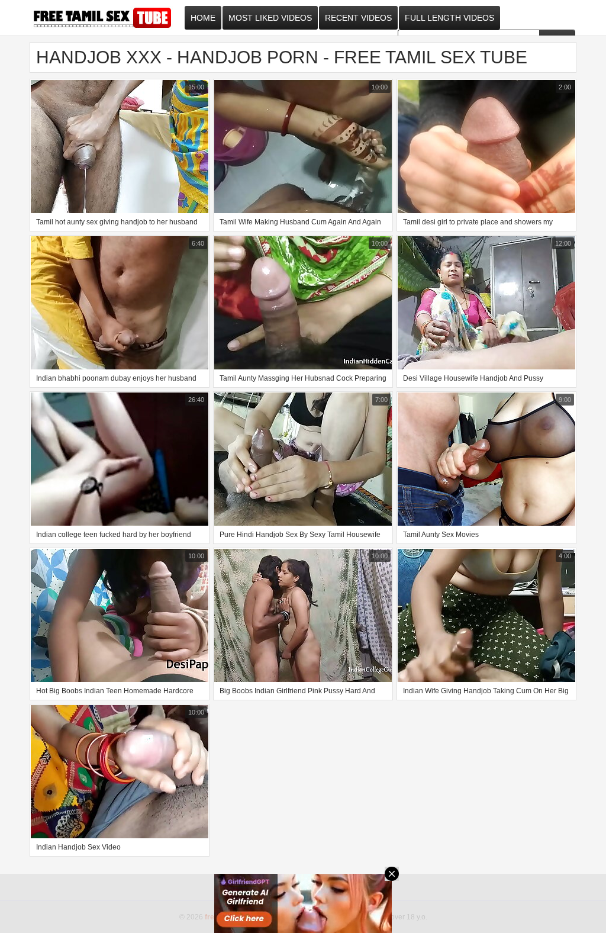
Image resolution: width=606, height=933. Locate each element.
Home (203, 17)
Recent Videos (358, 17)
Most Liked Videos (270, 17)
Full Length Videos (449, 17)
